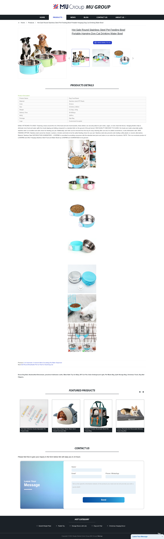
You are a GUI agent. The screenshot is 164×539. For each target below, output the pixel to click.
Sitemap (99, 536)
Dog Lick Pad (98, 526)
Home (42, 17)
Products (57, 17)
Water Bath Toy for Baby (71, 374)
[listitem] (82, 58)
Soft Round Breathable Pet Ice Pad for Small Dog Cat (37, 364)
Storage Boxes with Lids (79, 526)
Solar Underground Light (96, 374)
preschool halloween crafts (54, 374)
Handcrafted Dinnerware (36, 374)
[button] (69, 58)
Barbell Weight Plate (45, 526)
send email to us (103, 42)
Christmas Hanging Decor (117, 526)
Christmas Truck (132, 374)
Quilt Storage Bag (121, 374)
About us (120, 17)
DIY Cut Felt (84, 374)
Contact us (102, 17)
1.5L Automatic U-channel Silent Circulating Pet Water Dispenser (43, 362)
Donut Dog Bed (23, 374)
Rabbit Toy (61, 526)
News (73, 17)
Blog (86, 17)
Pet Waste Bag (109, 374)
